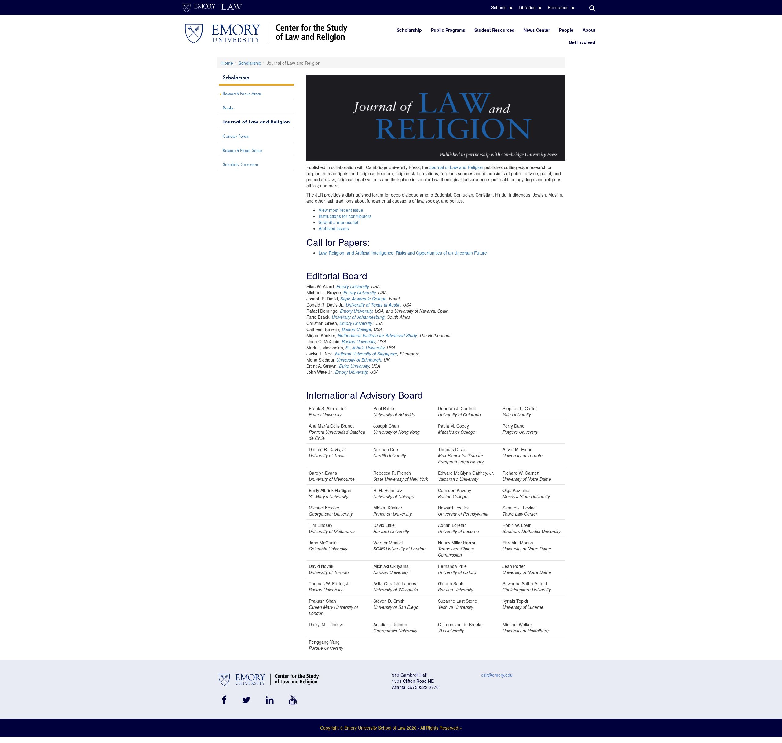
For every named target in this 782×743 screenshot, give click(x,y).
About (589, 30)
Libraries (527, 7)
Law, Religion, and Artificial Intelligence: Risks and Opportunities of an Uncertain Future (403, 253)
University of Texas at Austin (373, 305)
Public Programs (448, 30)
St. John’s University (364, 347)
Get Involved (582, 42)
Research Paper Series (242, 150)
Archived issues (334, 228)
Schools (498, 7)
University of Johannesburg (358, 317)
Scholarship (409, 30)
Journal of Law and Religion (456, 167)
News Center (537, 30)
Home (227, 63)
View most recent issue (341, 210)
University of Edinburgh (358, 360)
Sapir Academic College (363, 299)
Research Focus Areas (242, 93)
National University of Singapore (365, 354)
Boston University (358, 341)
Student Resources (494, 30)
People (566, 30)
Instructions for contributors (345, 216)
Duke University (354, 366)
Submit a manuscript (338, 222)
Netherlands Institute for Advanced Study (377, 335)
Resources (558, 7)
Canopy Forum (236, 136)
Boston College (356, 329)
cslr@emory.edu (497, 675)
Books (228, 108)
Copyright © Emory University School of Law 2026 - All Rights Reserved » (391, 728)
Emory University (352, 286)
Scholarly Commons (240, 164)
